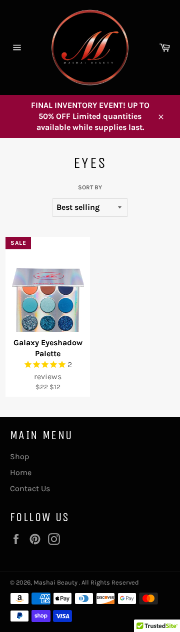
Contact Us (30, 488)
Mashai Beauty (56, 582)
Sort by (90, 187)
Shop (19, 456)
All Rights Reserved (110, 582)
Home (21, 472)
